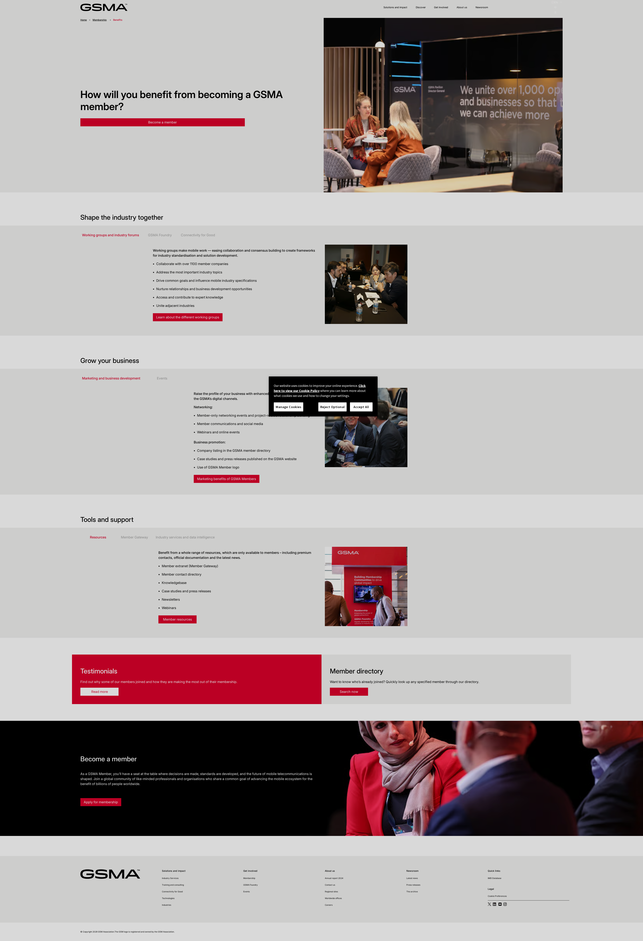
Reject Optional (332, 407)
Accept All (361, 407)
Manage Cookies (288, 407)
